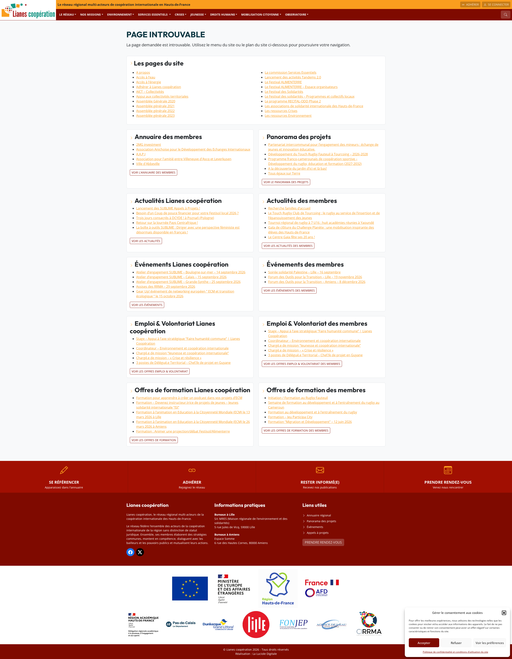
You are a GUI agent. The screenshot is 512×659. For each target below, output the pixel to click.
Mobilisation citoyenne (260, 14)
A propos (143, 72)
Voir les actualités (146, 241)
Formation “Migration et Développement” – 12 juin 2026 (310, 422)
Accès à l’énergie (148, 82)
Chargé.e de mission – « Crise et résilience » (168, 358)
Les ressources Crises (281, 111)
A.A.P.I (140, 154)
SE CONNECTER (498, 4)
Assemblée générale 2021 (155, 106)
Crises (179, 14)
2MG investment (148, 144)
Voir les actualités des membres (288, 246)
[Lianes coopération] (28, 10)
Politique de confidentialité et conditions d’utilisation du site (455, 652)
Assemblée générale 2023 (155, 115)
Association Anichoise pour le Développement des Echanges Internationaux (193, 149)
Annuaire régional (319, 515)
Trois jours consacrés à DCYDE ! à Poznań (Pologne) (175, 218)
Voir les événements (147, 305)
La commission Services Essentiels (290, 72)
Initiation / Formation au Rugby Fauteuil (298, 398)
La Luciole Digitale (265, 654)
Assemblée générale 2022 (155, 111)
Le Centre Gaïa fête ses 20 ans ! (291, 237)
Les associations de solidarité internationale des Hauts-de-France (314, 106)
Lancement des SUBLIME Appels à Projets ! (168, 208)
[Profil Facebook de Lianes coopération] (130, 552)
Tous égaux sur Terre (284, 173)
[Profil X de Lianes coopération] (140, 552)
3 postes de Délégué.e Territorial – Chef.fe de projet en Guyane (183, 362)
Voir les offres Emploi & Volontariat (160, 371)
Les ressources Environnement (288, 115)
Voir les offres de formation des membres (296, 430)
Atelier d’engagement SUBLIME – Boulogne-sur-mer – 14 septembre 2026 (190, 272)
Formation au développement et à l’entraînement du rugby (312, 412)
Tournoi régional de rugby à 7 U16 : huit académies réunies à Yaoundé (321, 222)
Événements (315, 527)
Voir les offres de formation (154, 440)
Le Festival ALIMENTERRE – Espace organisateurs (301, 87)
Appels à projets (318, 533)
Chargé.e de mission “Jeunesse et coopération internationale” (182, 353)
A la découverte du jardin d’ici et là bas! (297, 168)
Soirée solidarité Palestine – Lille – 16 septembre (304, 272)
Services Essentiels (153, 14)
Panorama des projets (321, 521)
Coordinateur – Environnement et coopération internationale (182, 348)
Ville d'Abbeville (148, 164)
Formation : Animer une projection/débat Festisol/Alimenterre (183, 431)
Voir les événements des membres (289, 290)
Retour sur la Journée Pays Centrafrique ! (167, 222)
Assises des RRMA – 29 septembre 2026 (165, 286)
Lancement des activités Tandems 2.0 (293, 77)
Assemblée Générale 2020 (155, 101)
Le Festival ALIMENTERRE (283, 82)
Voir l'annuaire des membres (153, 172)
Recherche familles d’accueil (289, 208)
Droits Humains (222, 14)
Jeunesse (197, 14)
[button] (504, 613)
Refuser (456, 643)
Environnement (119, 14)
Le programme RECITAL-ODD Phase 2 (293, 101)
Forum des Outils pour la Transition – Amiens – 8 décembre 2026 (316, 282)
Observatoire (295, 14)
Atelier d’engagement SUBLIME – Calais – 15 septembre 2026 (181, 277)
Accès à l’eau (145, 77)
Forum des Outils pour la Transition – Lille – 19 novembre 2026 (315, 277)
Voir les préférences (490, 643)
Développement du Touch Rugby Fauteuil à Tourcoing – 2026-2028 (318, 154)
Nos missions (90, 14)
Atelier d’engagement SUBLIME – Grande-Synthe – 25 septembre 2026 (188, 282)
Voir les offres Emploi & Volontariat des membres (302, 364)
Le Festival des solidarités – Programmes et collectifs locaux (309, 96)
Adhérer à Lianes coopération (158, 87)
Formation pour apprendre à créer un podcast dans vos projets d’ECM (189, 398)
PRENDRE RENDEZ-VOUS (323, 542)
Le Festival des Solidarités (284, 91)
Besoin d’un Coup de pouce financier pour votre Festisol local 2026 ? (187, 213)
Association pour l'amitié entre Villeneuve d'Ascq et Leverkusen (183, 159)
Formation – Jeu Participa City (290, 417)
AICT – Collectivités (150, 91)
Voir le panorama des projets (286, 182)
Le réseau (66, 14)
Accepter (424, 643)
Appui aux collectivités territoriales (162, 96)
